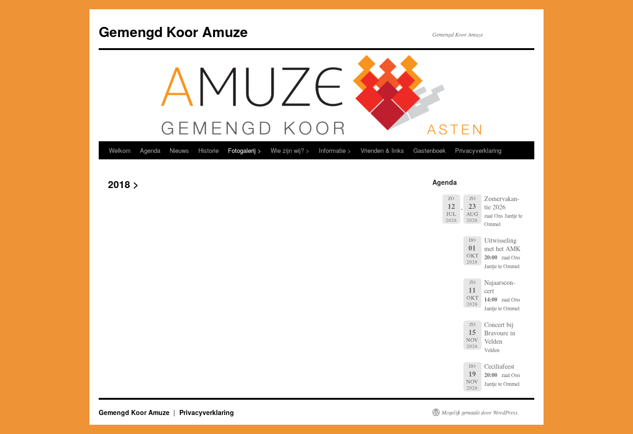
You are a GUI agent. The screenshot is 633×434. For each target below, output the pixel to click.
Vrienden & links (382, 150)
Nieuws (179, 150)
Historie (208, 150)
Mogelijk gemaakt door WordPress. (480, 412)
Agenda (150, 150)
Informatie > (335, 150)
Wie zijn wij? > (290, 150)
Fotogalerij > (244, 150)
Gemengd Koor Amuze (173, 31)
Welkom (120, 150)
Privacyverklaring (478, 150)
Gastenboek (429, 150)
